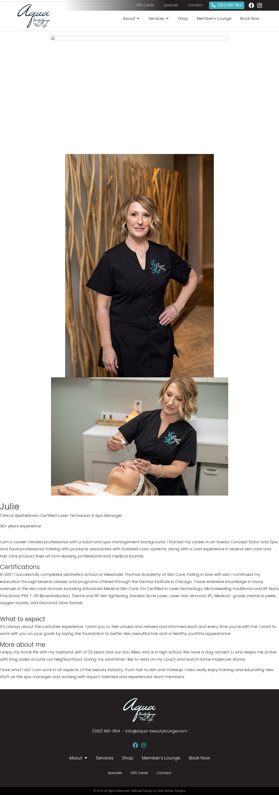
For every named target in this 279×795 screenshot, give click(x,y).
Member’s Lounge (161, 758)
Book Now (199, 758)
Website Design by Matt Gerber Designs (158, 791)
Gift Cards (139, 772)
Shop (127, 758)
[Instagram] (259, 5)
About (75, 758)
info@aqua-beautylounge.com (156, 731)
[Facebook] (251, 5)
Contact (164, 772)
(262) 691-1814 (106, 731)
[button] (131, 18)
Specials (115, 772)
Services (104, 758)
